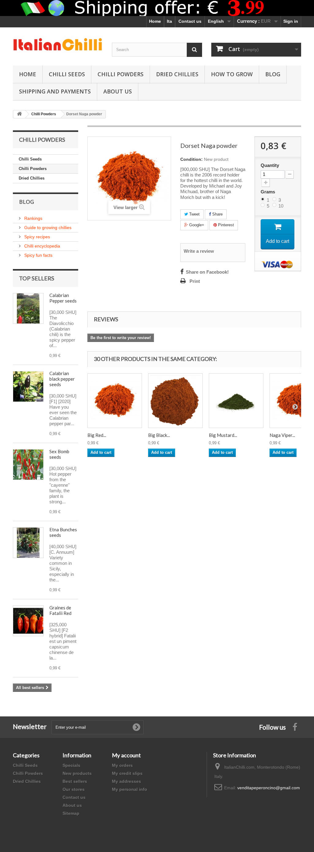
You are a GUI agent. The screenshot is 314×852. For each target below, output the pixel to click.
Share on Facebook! (207, 272)
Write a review (199, 251)
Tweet (194, 214)
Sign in (290, 21)
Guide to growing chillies (47, 227)
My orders (122, 765)
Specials (71, 765)
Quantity (270, 165)
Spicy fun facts (37, 255)
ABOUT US (117, 91)
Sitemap (71, 813)
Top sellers (36, 278)
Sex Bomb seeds (59, 454)
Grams (268, 191)
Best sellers (75, 781)
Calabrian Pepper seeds (63, 297)
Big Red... (96, 435)
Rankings (32, 218)
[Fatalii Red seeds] (28, 620)
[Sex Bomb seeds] (28, 464)
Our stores (74, 789)
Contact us (189, 21)
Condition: (191, 159)
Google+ (196, 225)
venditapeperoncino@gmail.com (268, 787)
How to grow (232, 74)
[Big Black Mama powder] (175, 400)
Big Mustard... (223, 435)
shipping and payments (55, 91)
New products (77, 773)
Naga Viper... (282, 435)
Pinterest (225, 225)
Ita (169, 21)
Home (155, 21)
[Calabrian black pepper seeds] (28, 386)
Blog (272, 74)
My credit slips (127, 773)
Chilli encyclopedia (41, 246)
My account (126, 755)
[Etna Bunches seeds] (28, 542)
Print (195, 281)
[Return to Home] (19, 114)
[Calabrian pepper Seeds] (28, 308)
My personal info (129, 789)
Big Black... (159, 435)
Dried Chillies (177, 74)
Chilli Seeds (67, 74)
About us (72, 805)
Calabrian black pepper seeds (62, 379)
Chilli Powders (121, 74)
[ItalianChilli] (58, 45)
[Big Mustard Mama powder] (236, 400)
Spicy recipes (36, 236)
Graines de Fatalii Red (60, 610)
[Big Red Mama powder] (114, 400)
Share (217, 214)
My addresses (126, 781)
